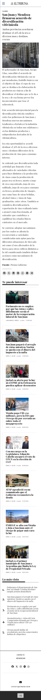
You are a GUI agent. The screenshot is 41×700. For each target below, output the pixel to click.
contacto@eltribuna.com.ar (20, 687)
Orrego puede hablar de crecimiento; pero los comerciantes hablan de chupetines (22, 631)
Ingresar (21, 658)
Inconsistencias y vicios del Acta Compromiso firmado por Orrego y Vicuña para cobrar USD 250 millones (22, 621)
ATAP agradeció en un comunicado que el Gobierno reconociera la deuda (19, 493)
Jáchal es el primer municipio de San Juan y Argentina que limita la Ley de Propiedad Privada (21, 564)
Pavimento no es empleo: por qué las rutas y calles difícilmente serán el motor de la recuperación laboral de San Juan (20, 311)
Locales (5, 11)
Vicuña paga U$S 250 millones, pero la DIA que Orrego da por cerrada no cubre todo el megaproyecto (20, 418)
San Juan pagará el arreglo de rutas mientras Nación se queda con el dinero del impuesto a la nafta (21, 348)
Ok (20, 695)
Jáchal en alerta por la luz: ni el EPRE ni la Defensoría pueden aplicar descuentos (21, 382)
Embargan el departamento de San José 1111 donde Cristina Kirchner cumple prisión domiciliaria (22, 589)
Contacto (20, 655)
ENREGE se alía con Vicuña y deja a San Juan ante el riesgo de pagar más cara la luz (21, 529)
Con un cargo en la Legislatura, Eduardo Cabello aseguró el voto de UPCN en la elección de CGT (20, 456)
